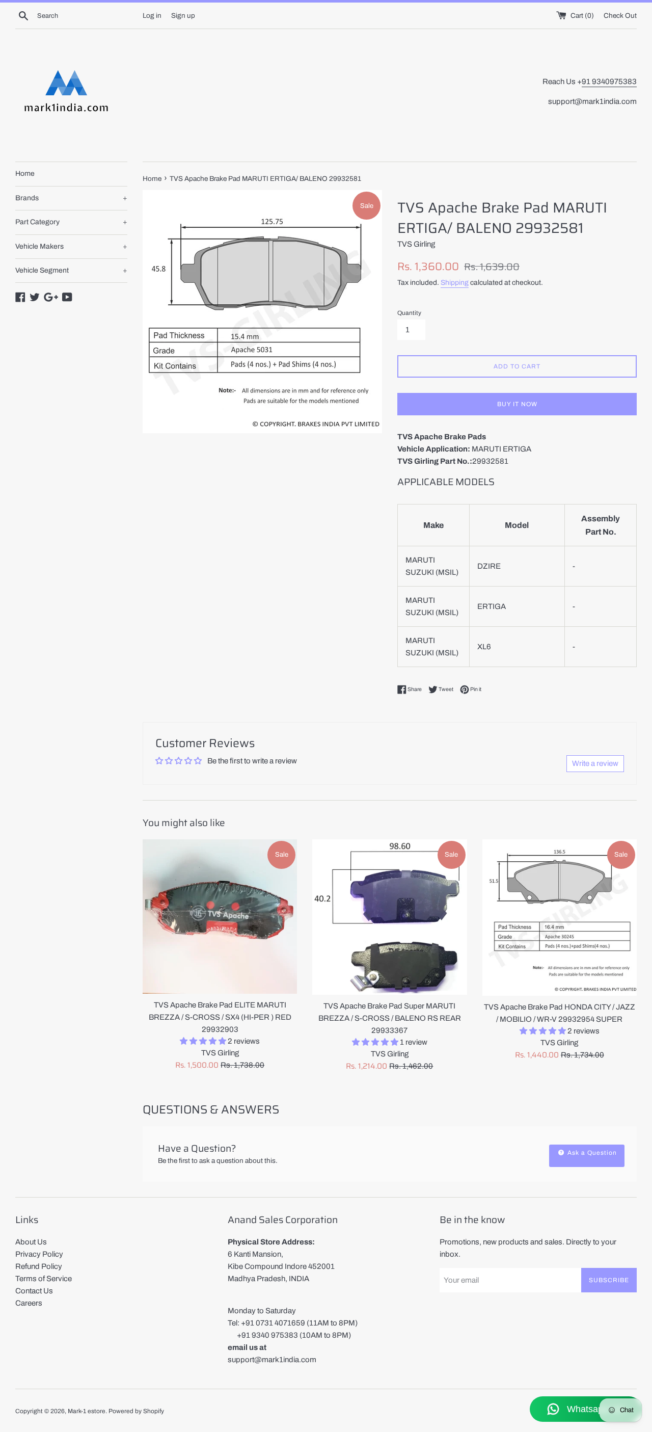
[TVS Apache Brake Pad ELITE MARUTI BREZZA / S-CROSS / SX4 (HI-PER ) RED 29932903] (220, 916)
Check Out (620, 15)
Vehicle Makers (71, 246)
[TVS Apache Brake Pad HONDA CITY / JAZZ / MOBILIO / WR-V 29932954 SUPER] (559, 917)
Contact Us (34, 1291)
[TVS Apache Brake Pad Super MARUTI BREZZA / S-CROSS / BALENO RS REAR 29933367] (389, 917)
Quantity (409, 312)
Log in (152, 15)
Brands (71, 198)
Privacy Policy (39, 1254)
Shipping (455, 282)
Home (25, 173)
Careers (28, 1303)
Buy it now (517, 404)
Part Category (71, 222)
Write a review (595, 763)
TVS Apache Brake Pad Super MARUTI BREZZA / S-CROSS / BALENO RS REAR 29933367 (389, 1018)
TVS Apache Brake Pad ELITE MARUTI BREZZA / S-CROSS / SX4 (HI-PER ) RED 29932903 (220, 1017)
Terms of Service (43, 1279)
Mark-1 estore (86, 1411)
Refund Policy (38, 1266)
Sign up (183, 15)
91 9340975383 (609, 81)
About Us (31, 1242)
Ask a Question (591, 1152)
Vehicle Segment (71, 270)
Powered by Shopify (136, 1411)
